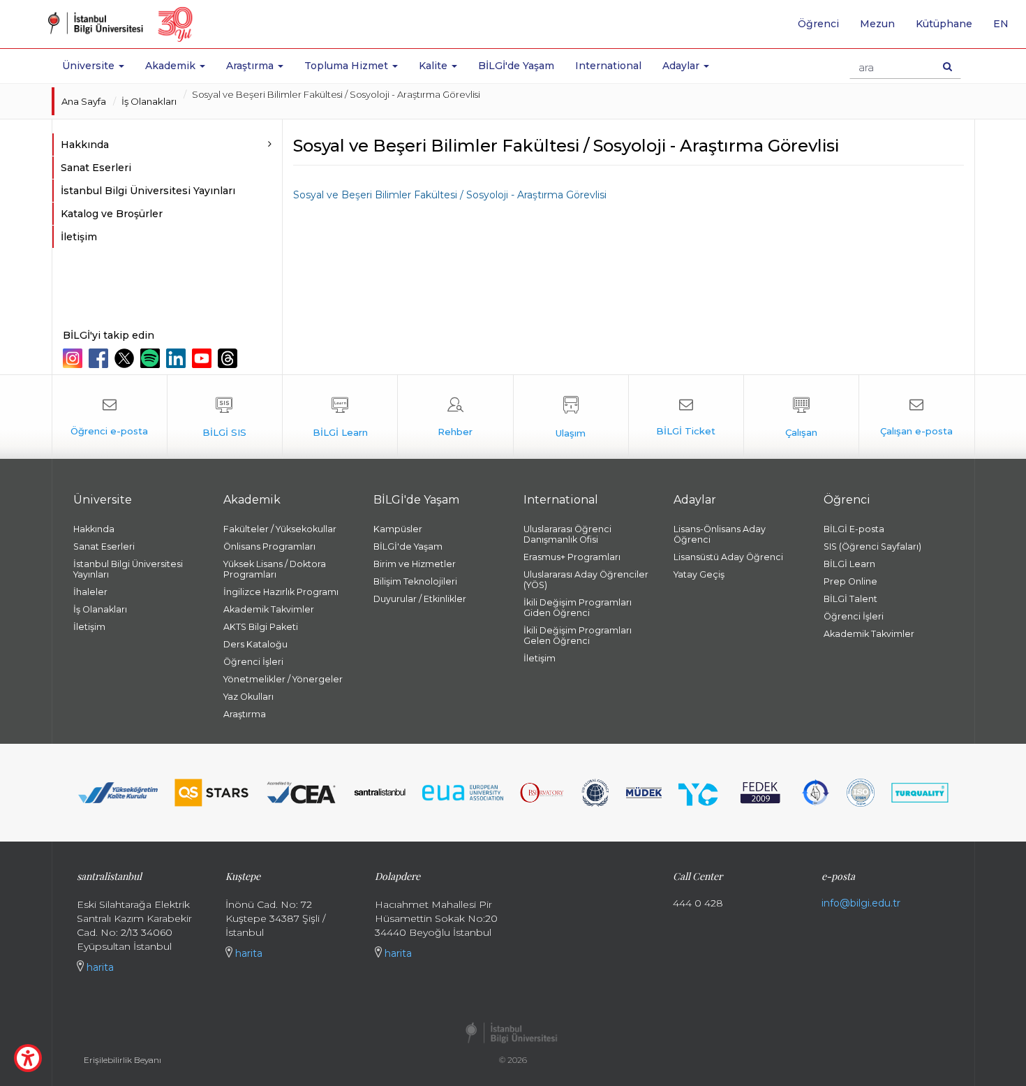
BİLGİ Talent (850, 599)
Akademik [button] (171, 65)
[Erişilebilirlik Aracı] (28, 1058)
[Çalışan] (801, 417)
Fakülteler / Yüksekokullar (279, 529)
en (1006, 29)
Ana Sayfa (83, 101)
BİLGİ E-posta (854, 529)
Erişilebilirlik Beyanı (122, 1060)
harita (99, 967)
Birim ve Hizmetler (414, 564)
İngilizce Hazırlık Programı (281, 592)
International (608, 65)
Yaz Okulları (248, 696)
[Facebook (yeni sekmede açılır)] (100, 358)
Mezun (877, 23)
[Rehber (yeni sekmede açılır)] (455, 417)
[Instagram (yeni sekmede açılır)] (74, 358)
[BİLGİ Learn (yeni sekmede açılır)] (340, 417)
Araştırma (244, 714)
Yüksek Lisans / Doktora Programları (274, 569)
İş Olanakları (149, 101)
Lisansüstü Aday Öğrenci (728, 557)
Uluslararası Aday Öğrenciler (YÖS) (585, 579)
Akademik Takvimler (268, 609)
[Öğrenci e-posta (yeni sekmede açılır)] (109, 417)
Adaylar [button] (682, 65)
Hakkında (93, 529)
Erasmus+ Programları (571, 557)
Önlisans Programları (269, 546)
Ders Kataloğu (255, 644)
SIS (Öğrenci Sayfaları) (872, 546)
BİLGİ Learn (849, 564)
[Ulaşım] (571, 417)
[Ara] (947, 66)
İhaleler (90, 592)
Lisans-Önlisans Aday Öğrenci (720, 534)
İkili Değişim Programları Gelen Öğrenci (577, 635)
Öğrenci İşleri (253, 661)
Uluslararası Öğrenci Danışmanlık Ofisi (567, 534)
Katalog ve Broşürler (112, 213)
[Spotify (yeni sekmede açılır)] (151, 358)
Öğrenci (818, 23)
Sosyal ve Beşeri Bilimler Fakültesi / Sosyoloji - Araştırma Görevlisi (450, 195)
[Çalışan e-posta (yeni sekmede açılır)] (916, 417)
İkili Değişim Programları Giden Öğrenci (577, 607)
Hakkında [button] (85, 144)
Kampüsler (397, 529)
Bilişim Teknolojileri (415, 581)
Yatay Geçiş (699, 574)
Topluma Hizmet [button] (347, 65)
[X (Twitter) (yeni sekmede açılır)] (125, 358)
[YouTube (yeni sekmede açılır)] (203, 358)
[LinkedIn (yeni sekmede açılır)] (177, 358)
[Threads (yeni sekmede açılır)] (229, 358)
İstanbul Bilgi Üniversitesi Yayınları (148, 190)
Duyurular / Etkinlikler (419, 599)
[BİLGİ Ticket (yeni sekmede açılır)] (686, 417)
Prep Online (850, 581)
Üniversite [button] (89, 65)
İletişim (79, 236)
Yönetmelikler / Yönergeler (283, 679)
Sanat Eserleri (96, 167)
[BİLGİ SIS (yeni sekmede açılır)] (225, 417)
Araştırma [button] (251, 65)
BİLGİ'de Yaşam (516, 65)
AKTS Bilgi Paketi (260, 627)
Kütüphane (944, 23)
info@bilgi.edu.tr (860, 903)
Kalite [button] (434, 65)
